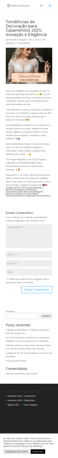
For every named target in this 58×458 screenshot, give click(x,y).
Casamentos (30, 396)
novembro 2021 (15, 400)
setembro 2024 (15, 396)
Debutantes (29, 400)
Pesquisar (10, 311)
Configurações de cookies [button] (16, 451)
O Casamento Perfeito (16, 360)
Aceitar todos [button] (38, 451)
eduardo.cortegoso (18, 39)
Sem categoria (30, 404)
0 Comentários (23, 43)
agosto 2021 (13, 404)
